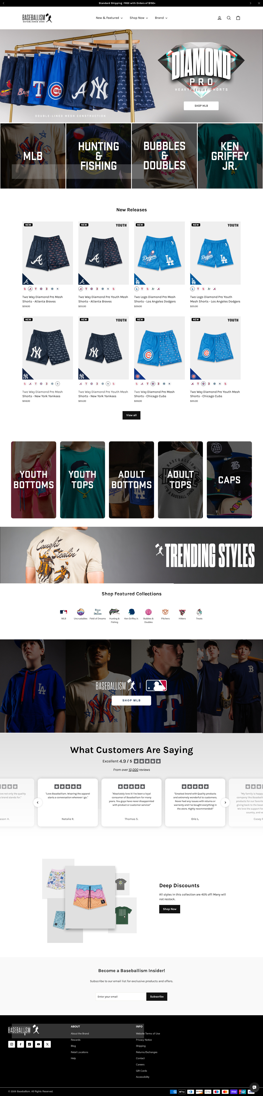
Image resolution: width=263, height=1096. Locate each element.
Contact (140, 1058)
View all (131, 415)
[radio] (25, 288)
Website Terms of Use (148, 1034)
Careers (140, 1065)
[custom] (11, 1044)
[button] (37, 802)
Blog (73, 1046)
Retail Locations (79, 1052)
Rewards (76, 1040)
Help (73, 1058)
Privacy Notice (144, 1040)
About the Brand (80, 1034)
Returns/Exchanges (146, 1052)
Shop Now (137, 18)
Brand (160, 18)
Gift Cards (141, 1071)
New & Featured (108, 18)
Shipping (141, 1046)
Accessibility (142, 1077)
